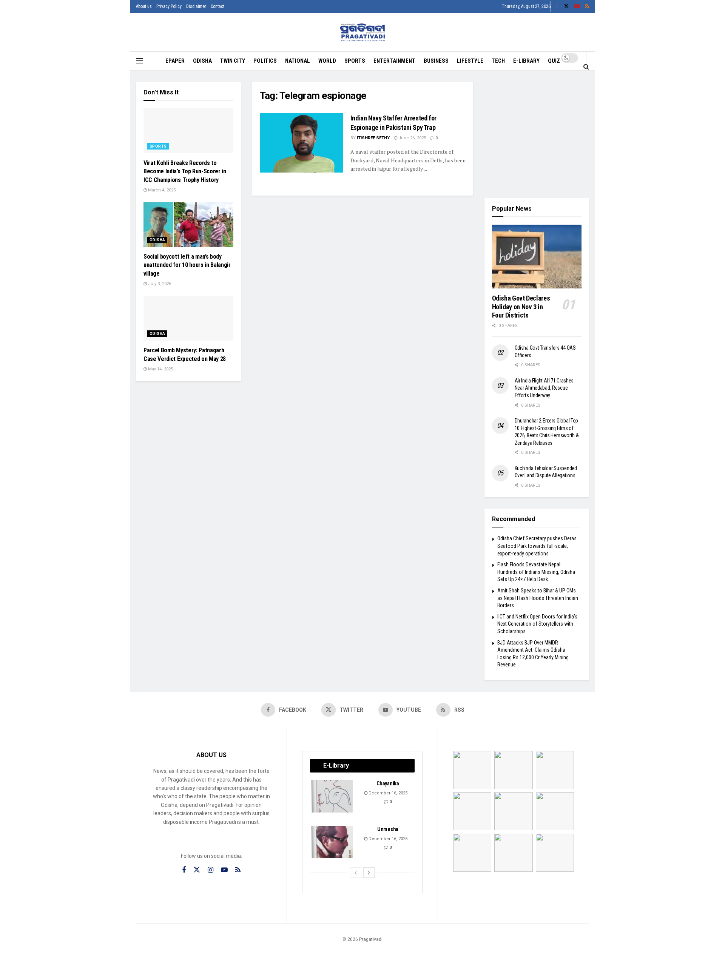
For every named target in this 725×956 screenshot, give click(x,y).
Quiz (554, 60)
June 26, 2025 (411, 138)
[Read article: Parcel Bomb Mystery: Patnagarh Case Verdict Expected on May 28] (188, 318)
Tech (498, 60)
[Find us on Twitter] (566, 6)
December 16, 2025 (387, 793)
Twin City (232, 60)
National (297, 60)
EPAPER (175, 60)
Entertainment (394, 60)
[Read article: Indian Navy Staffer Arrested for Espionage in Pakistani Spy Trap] (301, 143)
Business (436, 60)
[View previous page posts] (355, 872)
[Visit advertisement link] (536, 134)
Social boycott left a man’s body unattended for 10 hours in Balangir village (187, 265)
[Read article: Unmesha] (332, 842)
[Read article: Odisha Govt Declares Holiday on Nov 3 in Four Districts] (537, 257)
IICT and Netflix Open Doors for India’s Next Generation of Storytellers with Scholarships (537, 624)
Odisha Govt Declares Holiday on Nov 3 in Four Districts (521, 306)
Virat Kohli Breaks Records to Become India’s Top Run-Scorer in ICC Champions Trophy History (184, 171)
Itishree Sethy (373, 138)
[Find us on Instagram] (210, 870)
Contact (217, 6)
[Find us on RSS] (587, 6)
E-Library (526, 60)
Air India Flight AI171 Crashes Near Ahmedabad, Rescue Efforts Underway (544, 388)
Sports (354, 60)
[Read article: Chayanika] (332, 796)
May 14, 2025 (160, 369)
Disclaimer (196, 6)
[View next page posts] (369, 872)
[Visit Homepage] (362, 32)
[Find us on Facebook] (556, 6)
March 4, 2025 (161, 190)
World (327, 60)
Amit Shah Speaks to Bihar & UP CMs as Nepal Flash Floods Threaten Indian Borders (537, 597)
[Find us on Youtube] (577, 6)
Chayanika (387, 783)
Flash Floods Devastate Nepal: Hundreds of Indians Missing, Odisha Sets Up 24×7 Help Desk (536, 571)
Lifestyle (470, 60)
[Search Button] (586, 66)
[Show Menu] (139, 60)
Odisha (202, 60)
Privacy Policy (169, 6)
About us (144, 6)
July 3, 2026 (159, 283)
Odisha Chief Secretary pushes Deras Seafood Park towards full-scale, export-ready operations (537, 545)
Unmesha (387, 829)
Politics (265, 60)
